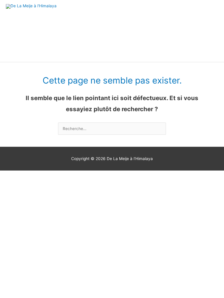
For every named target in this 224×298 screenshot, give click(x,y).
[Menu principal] (212, 31)
